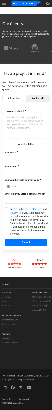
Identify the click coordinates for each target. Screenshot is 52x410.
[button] (9, 186)
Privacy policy (25, 399)
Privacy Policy (17, 212)
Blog (4, 301)
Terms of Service (33, 209)
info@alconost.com (26, 379)
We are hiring (7, 338)
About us (6, 296)
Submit (26, 242)
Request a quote (9, 324)
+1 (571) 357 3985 (9, 379)
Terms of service (9, 399)
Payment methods (10, 319)
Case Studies (7, 305)
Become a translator (10, 342)
